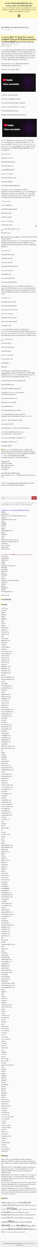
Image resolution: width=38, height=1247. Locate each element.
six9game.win (5, 931)
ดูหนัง (2, 521)
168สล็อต (3, 614)
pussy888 (4, 575)
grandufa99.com (6, 727)
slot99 (3, 562)
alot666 (3, 645)
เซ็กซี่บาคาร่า (4, 1132)
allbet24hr (4, 643)
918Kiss (3, 625)
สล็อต (2, 1067)
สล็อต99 (3, 573)
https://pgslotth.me (7, 591)
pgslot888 (4, 588)
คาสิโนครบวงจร (5, 1015)
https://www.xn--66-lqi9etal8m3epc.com (13, 516)
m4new (3, 485)
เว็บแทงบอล (4, 1147)
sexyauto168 (5, 923)
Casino (3, 692)
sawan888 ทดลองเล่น (7, 914)
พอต (2, 1050)
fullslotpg (4, 534)
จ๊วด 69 (3, 1020)
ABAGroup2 (5, 638)
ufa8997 (3, 992)
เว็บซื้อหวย (4, 1138)
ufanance (4, 1000)
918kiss (3, 512)
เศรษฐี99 (14, 1232)
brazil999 (4, 690)
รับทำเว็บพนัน (5, 1058)
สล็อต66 (3, 1073)
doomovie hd (5, 595)
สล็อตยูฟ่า (3, 1095)
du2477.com (5, 701)
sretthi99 (4, 953)
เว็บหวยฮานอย (8, 1232)
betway (3, 675)
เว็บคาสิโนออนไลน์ (6, 1136)
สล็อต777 (4, 1078)
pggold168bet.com (7, 845)
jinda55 (3, 755)
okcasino (4, 823)
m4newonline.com (12, 483)
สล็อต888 (4, 1080)
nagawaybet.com (6, 813)
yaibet (3, 1009)
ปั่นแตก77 (4, 1045)
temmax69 (15, 1215)
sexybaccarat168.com (7, 925)
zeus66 (3, 1011)
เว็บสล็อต (3, 1145)
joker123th (4, 763)
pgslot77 (4, 858)
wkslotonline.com (6, 1004)
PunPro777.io (5, 880)
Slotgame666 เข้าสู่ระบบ (8, 944)
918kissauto (4, 627)
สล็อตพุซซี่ (4, 1093)
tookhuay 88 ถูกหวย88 (8, 983)
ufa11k (3, 989)
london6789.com (6, 774)
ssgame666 (4, 955)
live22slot (28, 1205)
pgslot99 (4, 862)
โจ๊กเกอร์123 (4, 556)
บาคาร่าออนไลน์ (5, 545)
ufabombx (4, 998)
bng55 (3, 681)
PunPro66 (4, 873)
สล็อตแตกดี (4, 1108)
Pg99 (3, 841)
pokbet (3, 871)
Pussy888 (4, 884)
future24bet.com (6, 724)
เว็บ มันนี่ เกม (4, 1134)
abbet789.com (5, 640)
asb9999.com (5, 660)
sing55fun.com (5, 927)
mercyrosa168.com (7, 804)
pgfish (3, 843)
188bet (3, 617)
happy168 (4, 731)
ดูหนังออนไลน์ (5, 514)
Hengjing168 (5, 558)
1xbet (2, 621)
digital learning (6, 694)
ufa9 (2, 994)
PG (2, 830)
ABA (2, 636)
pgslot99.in (4, 864)
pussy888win (5, 890)
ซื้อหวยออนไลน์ (5, 549)
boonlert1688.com (6, 686)
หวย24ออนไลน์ (5, 1112)
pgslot (3, 529)
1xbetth (3, 584)
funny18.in (4, 722)
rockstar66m (5, 899)
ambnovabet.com (6, 651)
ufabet (3, 996)
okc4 (2, 821)
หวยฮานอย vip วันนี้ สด (7, 1117)
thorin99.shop (5, 976)
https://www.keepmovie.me (10, 541)
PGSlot (3, 856)
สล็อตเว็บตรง (4, 560)
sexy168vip (4, 920)
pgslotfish (25, 1209)
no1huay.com (5, 819)
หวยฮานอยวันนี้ (5, 1119)
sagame (3, 517)
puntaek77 (4, 882)
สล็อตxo (3, 578)
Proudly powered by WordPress (12, 1243)
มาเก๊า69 (3, 1054)
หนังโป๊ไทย (4, 582)
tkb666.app (4, 981)
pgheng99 (4, 849)
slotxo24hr (4, 948)
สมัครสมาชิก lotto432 (7, 1065)
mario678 (4, 795)
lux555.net (4, 780)
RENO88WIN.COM (7, 895)
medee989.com (6, 800)
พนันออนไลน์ (4, 1048)
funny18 (3, 720)
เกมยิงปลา (4, 1121)
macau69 (4, 791)
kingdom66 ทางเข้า (7, 767)
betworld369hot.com (7, 677)
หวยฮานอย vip (5, 1114)
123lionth (4, 610)
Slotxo (3, 946)
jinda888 (4, 757)
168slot (3, 612)
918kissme (4, 630)
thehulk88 (4, 974)
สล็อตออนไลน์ (5, 547)
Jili (2, 750)
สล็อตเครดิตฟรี (5, 1101)
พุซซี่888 (3, 523)
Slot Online (4, 940)
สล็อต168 (3, 1069)
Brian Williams (7, 46)
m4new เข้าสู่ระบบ (20, 485)
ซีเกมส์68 (3, 1022)
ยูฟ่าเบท (3, 1056)
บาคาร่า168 (4, 1037)
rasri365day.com (6, 892)
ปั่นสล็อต (3, 1041)
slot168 (3, 942)
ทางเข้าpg (4, 1032)
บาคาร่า (3, 527)
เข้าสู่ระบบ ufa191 (6, 1125)
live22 (3, 536)
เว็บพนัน (3, 1140)
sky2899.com (5, 936)
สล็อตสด (3, 1097)
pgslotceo (4, 867)
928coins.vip (5, 632)
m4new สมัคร (16, 146)
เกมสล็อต (3, 1123)
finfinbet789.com (6, 714)
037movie (4, 608)
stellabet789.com (6, 959)
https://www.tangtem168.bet (10, 580)
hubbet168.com (6, 739)
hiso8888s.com (6, 735)
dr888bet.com (5, 699)
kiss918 (3, 589)
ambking (4, 649)
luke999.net (5, 778)
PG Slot (3, 832)
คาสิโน (3, 1013)
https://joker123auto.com (9, 519)
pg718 (3, 836)
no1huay (3, 817)
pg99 (2, 532)
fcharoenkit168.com (7, 709)
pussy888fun (5, 886)
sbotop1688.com (6, 916)
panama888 (5, 828)
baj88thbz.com (5, 666)
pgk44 (3, 854)
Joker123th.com (6, 765)
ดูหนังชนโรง (4, 543)
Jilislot (3, 752)
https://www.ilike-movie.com (10, 540)
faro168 (17, 1202)
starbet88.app (5, 957)
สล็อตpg (3, 1089)
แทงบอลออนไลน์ (5, 1149)
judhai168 (4, 567)
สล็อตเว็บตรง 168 (5, 1106)
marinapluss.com (6, 793)
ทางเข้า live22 (5, 1030)
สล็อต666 (3, 1076)
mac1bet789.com (6, 789)
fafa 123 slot (4, 707)
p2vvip (3, 826)
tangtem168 (5, 968)
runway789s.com (6, 903)
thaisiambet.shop (6, 970)
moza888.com (5, 808)
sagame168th (5, 910)
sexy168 (3, 918)
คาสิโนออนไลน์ (5, 1017)
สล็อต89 (3, 1082)
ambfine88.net (5, 647)
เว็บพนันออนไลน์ (5, 1142)
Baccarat (4, 664)
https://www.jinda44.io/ (8, 565)
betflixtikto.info (6, 671)
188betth (4, 619)
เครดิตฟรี (3, 1129)
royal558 (3, 901)
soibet (3, 951)
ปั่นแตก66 (4, 1043)
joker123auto (5, 761)
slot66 (3, 564)
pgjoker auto (5, 852)
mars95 (3, 798)
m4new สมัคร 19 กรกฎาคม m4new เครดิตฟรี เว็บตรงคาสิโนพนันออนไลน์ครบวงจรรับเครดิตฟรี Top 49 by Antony (18, 39)
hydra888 (4, 744)
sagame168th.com (7, 912)
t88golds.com (5, 966)
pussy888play (5, 888)
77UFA (3, 623)
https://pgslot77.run (7, 530)
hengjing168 (5, 733)
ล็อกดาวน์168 (4, 1060)
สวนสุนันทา (4, 1110)
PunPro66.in (5, 875)
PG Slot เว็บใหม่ (5, 834)
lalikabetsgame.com (7, 770)
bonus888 (4, 569)
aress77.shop (5, 655)
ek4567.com (5, 705)
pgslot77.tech (5, 860)
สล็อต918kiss (4, 1084)
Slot (2, 938)
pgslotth (3, 869)
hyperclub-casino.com (8, 746)
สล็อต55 (3, 1071)
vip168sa (3, 1002)
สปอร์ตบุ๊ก (3, 1063)
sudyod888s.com (6, 961)
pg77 (2, 839)
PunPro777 (4, 877)
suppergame (5, 964)
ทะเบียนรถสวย (5, 1028)
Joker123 (4, 759)
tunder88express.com (8, 985)
